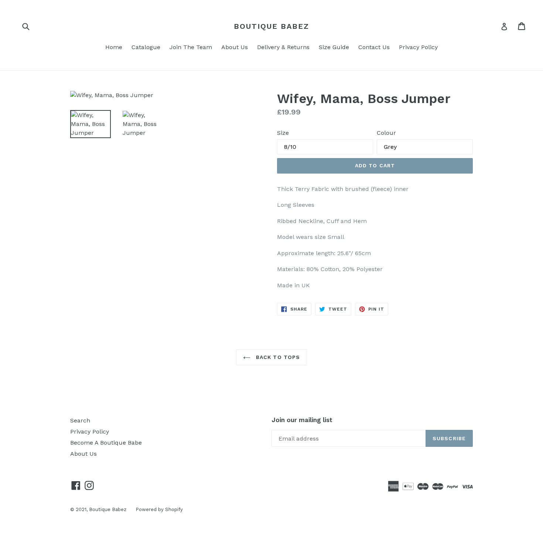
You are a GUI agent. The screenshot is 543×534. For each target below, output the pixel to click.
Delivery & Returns (283, 47)
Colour (386, 132)
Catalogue (146, 47)
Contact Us (374, 47)
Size (283, 132)
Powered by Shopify (159, 509)
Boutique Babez (271, 26)
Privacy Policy (418, 47)
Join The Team (191, 47)
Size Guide (334, 47)
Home (113, 47)
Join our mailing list (302, 420)
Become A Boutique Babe (106, 442)
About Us (234, 47)
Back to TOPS (277, 357)
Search (80, 420)
